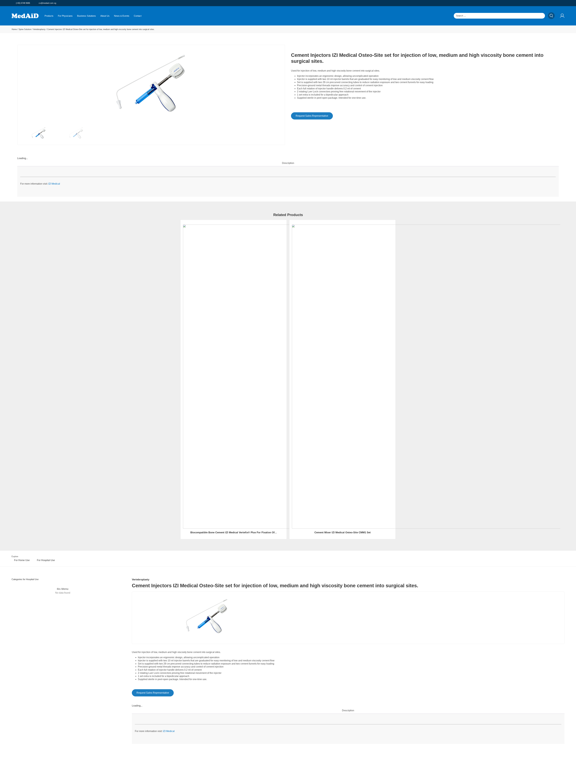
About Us (105, 16)
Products (49, 16)
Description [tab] (288, 163)
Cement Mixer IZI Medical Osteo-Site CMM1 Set (342, 532)
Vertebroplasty (39, 29)
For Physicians (65, 16)
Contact (137, 16)
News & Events (121, 16)
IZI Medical (54, 183)
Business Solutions (86, 16)
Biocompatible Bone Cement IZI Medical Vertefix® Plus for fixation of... (233, 532)
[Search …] (499, 16)
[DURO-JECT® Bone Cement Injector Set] (151, 85)
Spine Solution (25, 29)
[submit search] (551, 15)
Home (14, 29)
